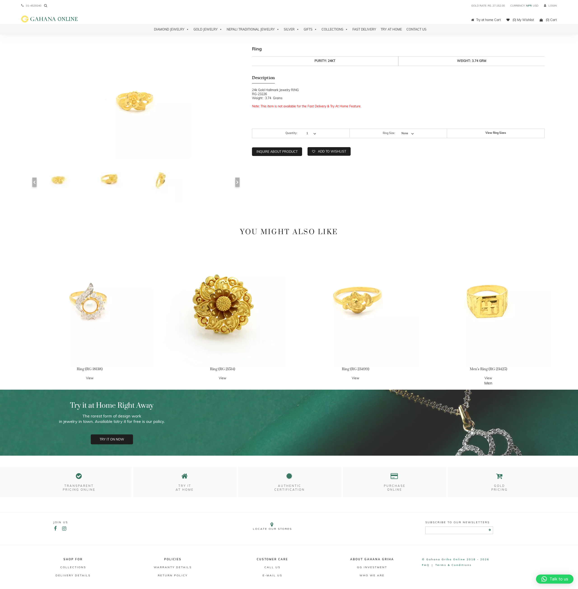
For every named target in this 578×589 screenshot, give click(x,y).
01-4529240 (33, 5)
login (552, 5)
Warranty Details (173, 567)
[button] (554, 579)
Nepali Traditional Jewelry (251, 29)
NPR (529, 5)
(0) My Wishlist (523, 20)
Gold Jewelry (205, 29)
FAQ (425, 565)
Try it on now (112, 439)
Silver (289, 29)
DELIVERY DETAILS (73, 575)
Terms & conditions (453, 565)
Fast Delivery (364, 29)
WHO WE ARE (372, 575)
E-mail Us (272, 575)
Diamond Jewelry (169, 29)
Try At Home (391, 29)
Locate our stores (272, 528)
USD (535, 5)
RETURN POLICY (173, 575)
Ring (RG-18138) (90, 369)
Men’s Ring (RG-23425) (488, 369)
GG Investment (372, 567)
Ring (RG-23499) (355, 369)
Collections (332, 29)
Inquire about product (277, 152)
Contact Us (416, 29)
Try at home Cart (488, 20)
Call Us (272, 567)
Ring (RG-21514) (222, 369)
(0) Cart (551, 20)
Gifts (308, 29)
